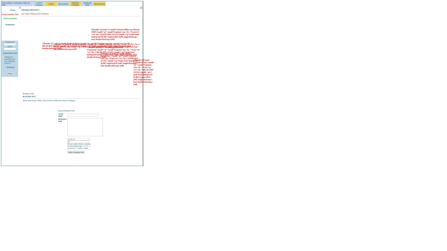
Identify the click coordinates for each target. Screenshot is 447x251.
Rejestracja (11, 67)
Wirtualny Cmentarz (75, 4)
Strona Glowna (99, 4)
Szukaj (51, 4)
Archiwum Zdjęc (87, 4)
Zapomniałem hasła (10, 53)
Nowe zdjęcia (63, 4)
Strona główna (7, 3)
